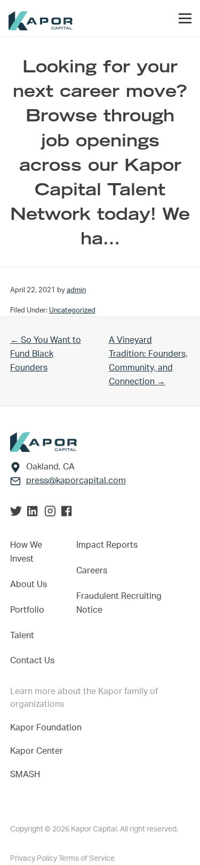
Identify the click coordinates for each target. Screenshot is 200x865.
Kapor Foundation (48, 727)
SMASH (25, 774)
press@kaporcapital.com (76, 480)
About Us (28, 584)
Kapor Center (38, 751)
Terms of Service (87, 858)
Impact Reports (107, 545)
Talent (22, 635)
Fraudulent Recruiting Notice (119, 603)
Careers (91, 570)
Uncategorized (72, 310)
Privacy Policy (34, 858)
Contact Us (32, 660)
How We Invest (26, 552)
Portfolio (27, 610)
